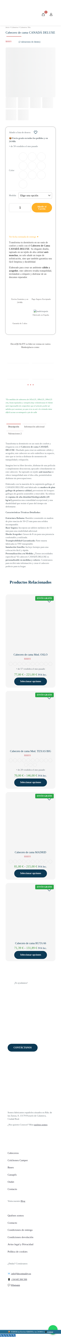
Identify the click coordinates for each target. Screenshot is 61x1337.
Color (11, 170)
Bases (11, 1167)
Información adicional (34, 426)
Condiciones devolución (20, 1237)
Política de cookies (17, 1251)
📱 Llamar (49, 1332)
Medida (12, 195)
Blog (23, 1201)
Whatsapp (15, 1285)
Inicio (7, 27)
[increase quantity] (27, 207)
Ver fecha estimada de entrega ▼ (24, 236)
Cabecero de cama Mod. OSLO (31, 654)
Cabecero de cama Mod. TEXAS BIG (30, 751)
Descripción (13, 426)
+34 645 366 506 (19, 1279)
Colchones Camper (18, 1160)
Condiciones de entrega (20, 1230)
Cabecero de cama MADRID (30, 852)
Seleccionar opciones (30, 681)
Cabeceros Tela (25, 27)
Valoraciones (15, 433)
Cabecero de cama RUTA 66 (30, 943)
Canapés (12, 1174)
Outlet (11, 1181)
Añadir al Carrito (41, 207)
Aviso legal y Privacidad (20, 1244)
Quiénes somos (16, 1215)
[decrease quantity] (13, 207)
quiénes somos (40, 1124)
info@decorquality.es (21, 1273)
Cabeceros (14, 27)
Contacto (12, 1189)
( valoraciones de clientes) (29, 42)
